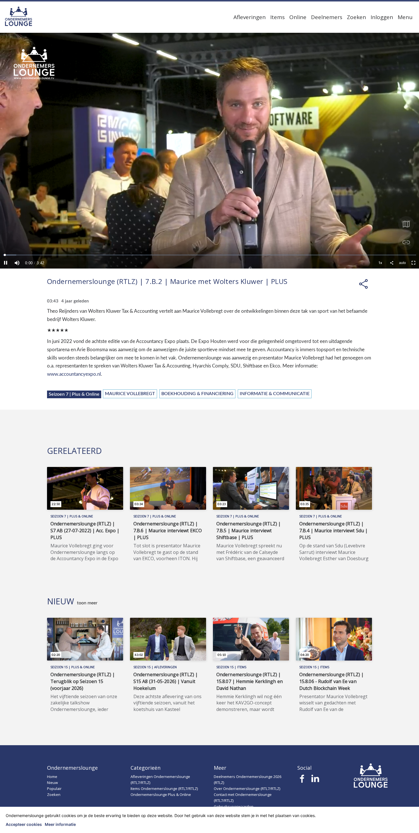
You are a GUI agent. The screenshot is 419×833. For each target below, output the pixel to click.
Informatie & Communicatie (275, 393)
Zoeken (356, 17)
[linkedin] (315, 780)
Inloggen (382, 17)
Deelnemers (326, 17)
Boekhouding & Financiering (197, 393)
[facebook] (302, 780)
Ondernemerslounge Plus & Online (161, 794)
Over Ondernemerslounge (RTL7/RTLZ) (247, 788)
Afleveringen (249, 17)
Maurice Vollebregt (130, 393)
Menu (405, 17)
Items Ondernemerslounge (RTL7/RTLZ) (164, 788)
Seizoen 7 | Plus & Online (74, 394)
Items (277, 17)
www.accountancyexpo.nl (74, 374)
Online (297, 17)
